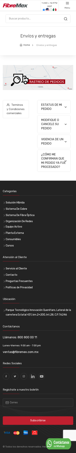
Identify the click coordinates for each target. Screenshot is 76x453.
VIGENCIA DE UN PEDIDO (52, 141)
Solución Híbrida (15, 202)
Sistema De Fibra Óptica (20, 215)
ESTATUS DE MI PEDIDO (51, 107)
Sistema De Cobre (16, 208)
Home (26, 45)
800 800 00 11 (27, 337)
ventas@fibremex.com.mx (21, 352)
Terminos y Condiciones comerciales (16, 109)
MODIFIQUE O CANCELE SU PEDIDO (50, 124)
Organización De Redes (19, 221)
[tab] (53, 107)
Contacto (11, 274)
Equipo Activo (14, 226)
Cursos (10, 245)
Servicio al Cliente (16, 268)
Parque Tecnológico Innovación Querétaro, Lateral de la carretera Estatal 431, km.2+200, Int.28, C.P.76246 (38, 312)
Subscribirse (38, 420)
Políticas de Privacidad (19, 287)
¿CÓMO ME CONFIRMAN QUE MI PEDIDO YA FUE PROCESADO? (53, 161)
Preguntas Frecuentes (19, 281)
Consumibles (13, 239)
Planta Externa (15, 233)
